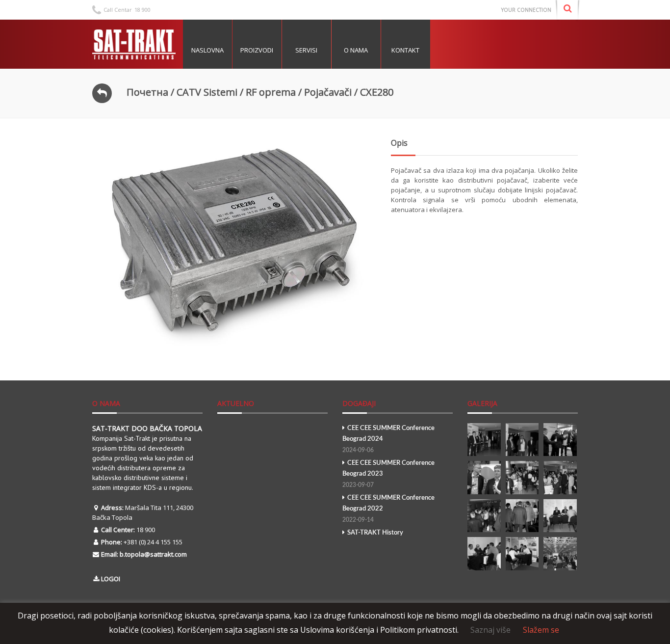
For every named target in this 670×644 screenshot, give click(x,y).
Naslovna (207, 50)
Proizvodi (256, 50)
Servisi (306, 50)
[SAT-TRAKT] (134, 44)
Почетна (147, 92)
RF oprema (271, 92)
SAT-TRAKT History (375, 533)
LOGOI (110, 578)
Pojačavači (328, 92)
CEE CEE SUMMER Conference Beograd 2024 (388, 439)
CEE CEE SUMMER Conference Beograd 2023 (388, 474)
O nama (356, 50)
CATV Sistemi (207, 92)
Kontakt (405, 50)
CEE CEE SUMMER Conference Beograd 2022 (388, 509)
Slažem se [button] (541, 629)
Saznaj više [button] (490, 629)
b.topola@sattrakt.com (153, 554)
